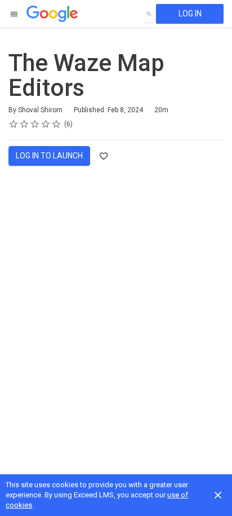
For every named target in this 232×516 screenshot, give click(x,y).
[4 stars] (46, 124)
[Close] (217, 495)
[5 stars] (56, 124)
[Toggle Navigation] (15, 14)
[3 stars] (35, 124)
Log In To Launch (49, 155)
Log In (190, 13)
